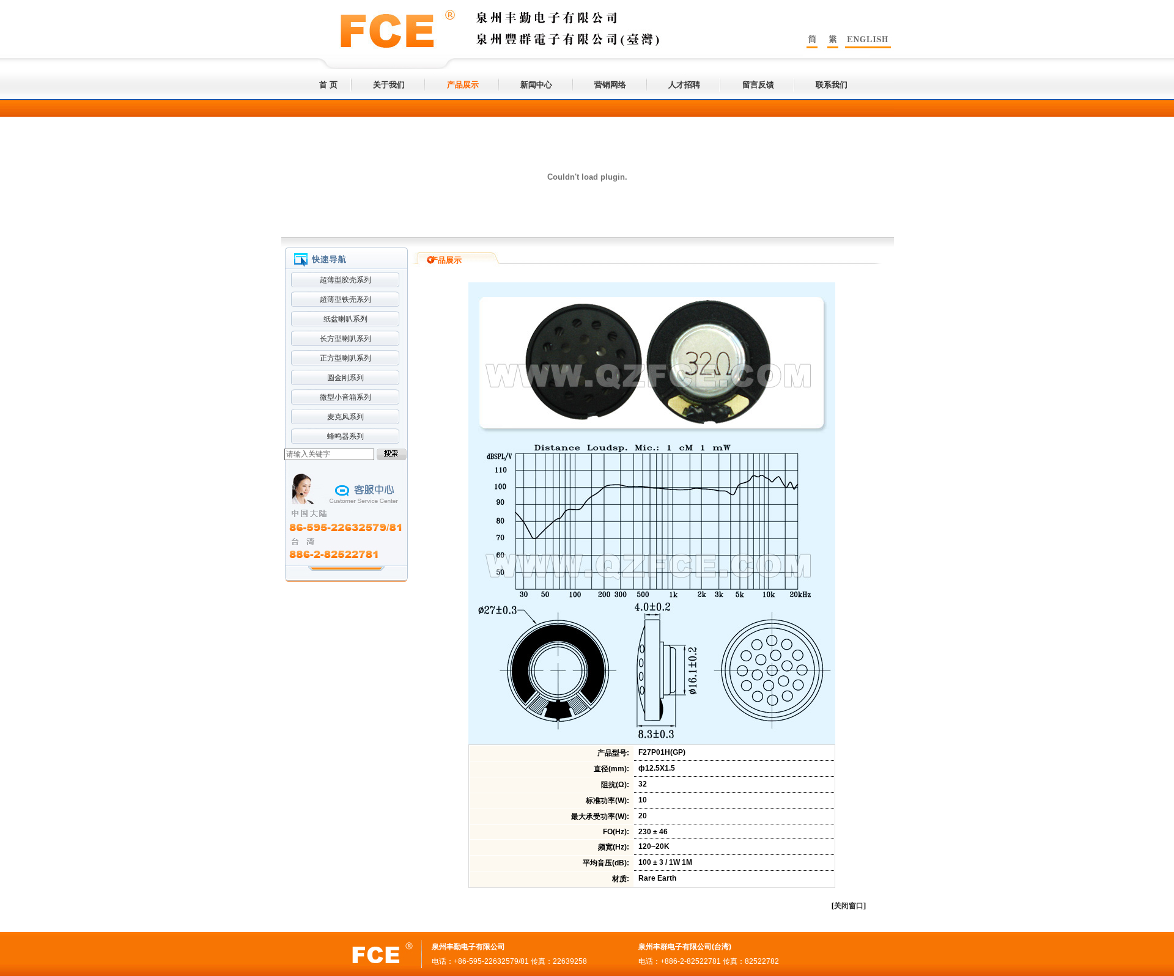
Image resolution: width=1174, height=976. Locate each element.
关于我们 (389, 84)
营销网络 (610, 84)
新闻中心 (536, 84)
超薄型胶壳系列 (345, 280)
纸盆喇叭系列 (345, 319)
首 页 (328, 84)
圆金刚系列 (345, 377)
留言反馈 (758, 84)
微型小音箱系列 (345, 397)
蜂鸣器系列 (345, 436)
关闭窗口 (848, 905)
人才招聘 (684, 84)
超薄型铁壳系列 (345, 299)
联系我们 (831, 84)
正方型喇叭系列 (345, 358)
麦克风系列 (345, 417)
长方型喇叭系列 (345, 338)
